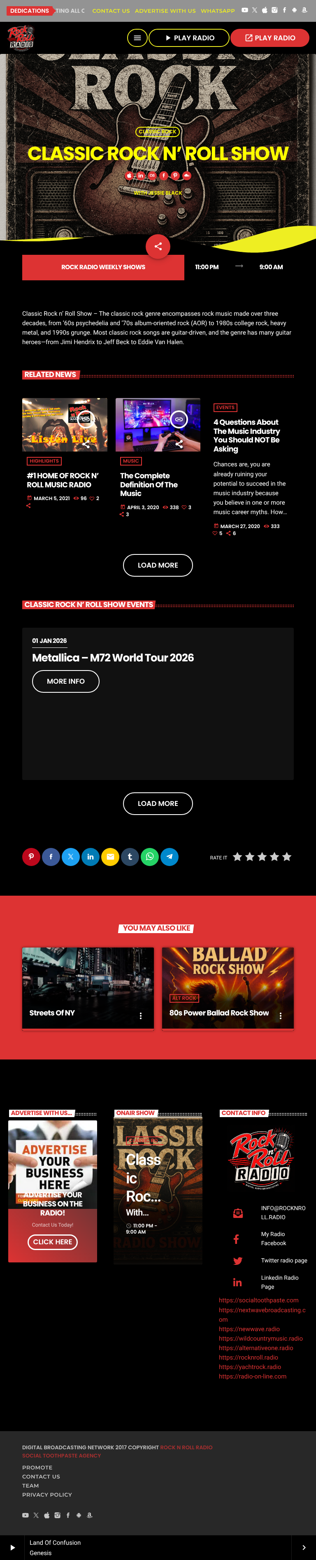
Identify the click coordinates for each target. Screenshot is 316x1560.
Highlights (44, 461)
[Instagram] (275, 11)
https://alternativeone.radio (256, 1348)
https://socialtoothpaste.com (259, 1300)
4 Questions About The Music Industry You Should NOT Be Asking (247, 435)
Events (225, 407)
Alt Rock (184, 998)
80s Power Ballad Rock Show (219, 1013)
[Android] (294, 11)
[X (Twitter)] (254, 11)
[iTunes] (264, 11)
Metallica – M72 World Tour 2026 (113, 658)
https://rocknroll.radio (248, 1357)
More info (66, 681)
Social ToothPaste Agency (61, 1456)
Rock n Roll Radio (186, 1447)
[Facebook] (284, 11)
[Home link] (21, 37)
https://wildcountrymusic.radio (261, 1338)
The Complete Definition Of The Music (149, 485)
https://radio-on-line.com (252, 1376)
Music (131, 461)
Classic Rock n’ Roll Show (144, 1196)
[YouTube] (245, 11)
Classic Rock (158, 131)
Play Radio (270, 38)
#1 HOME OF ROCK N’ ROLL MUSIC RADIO (62, 480)
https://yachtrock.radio (250, 1367)
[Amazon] (304, 11)
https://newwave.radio (249, 1329)
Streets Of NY (52, 1013)
